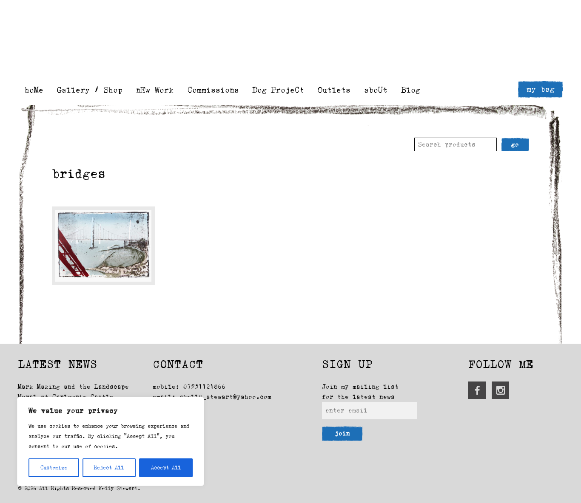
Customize (53, 468)
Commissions (213, 90)
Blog (411, 90)
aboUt (375, 90)
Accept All (166, 468)
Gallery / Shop (89, 90)
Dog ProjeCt (278, 90)
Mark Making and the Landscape (73, 386)
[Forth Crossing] (103, 245)
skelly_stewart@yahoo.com (225, 397)
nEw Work (155, 90)
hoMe (34, 90)
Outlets (334, 90)
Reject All (109, 468)
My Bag (541, 89)
